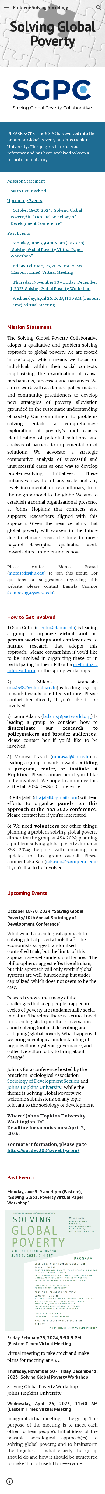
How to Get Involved (26, 191)
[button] (6, 7)
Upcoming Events (24, 200)
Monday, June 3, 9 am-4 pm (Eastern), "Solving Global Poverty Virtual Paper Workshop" (47, 249)
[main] (52, 33)
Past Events (18, 233)
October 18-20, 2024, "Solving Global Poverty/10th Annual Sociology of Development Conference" (46, 217)
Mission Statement (26, 181)
